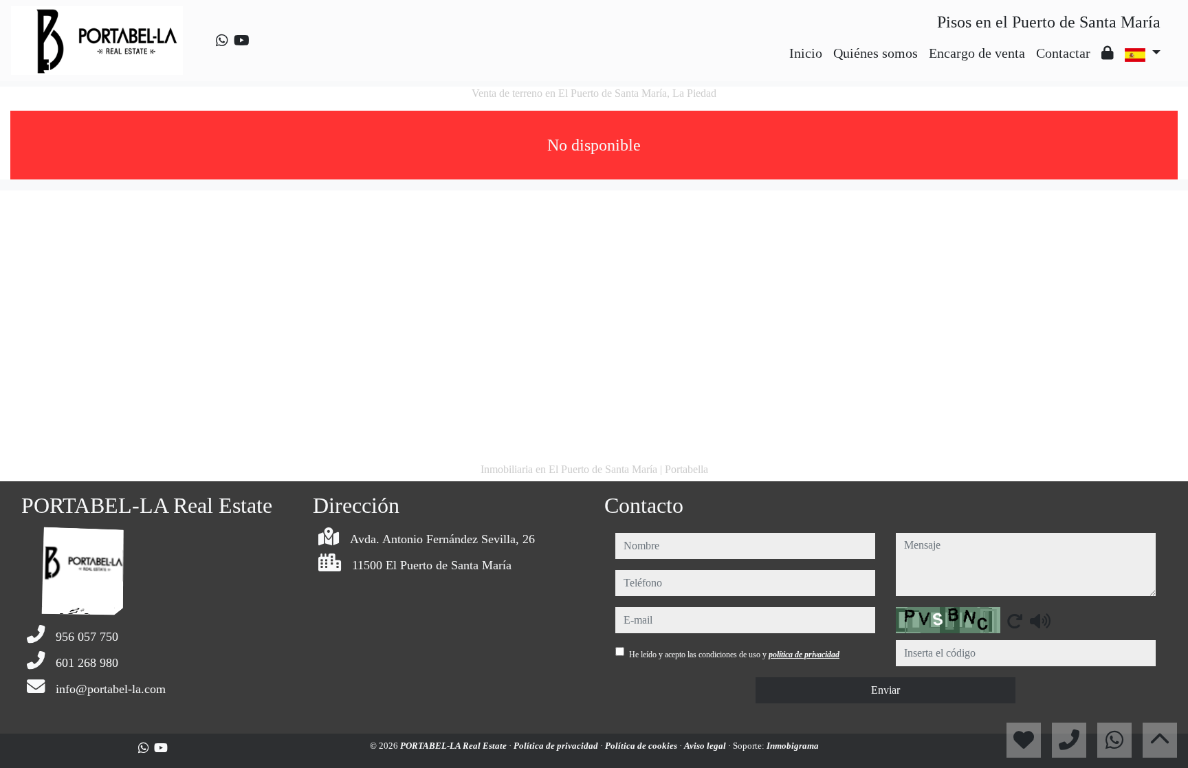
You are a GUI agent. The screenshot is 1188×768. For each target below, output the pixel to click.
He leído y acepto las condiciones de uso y (734, 654)
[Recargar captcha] (1015, 621)
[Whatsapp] (222, 40)
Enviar (885, 690)
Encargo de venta (977, 53)
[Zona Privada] (1107, 53)
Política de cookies (642, 745)
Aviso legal (706, 745)
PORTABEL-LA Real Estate (454, 745)
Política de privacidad (557, 745)
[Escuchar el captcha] (1040, 621)
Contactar (1063, 53)
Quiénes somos (875, 53)
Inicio (805, 53)
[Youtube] (242, 40)
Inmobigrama (793, 745)
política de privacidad (804, 654)
